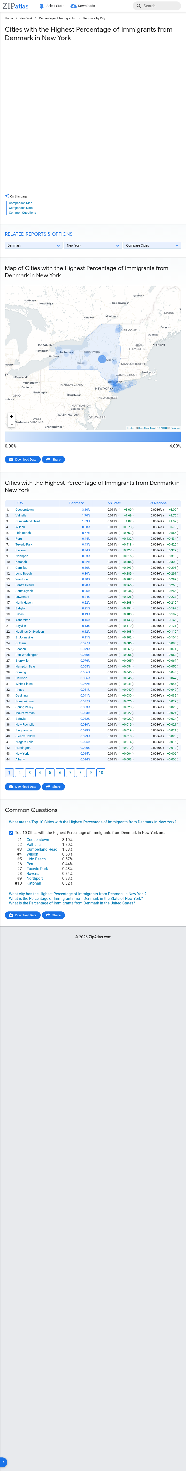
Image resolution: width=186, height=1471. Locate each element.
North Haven (24, 602)
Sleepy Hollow (25, 736)
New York (26, 18)
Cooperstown (25, 509)
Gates (20, 614)
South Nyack (24, 591)
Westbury (22, 579)
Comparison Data (21, 208)
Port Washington (27, 655)
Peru (19, 538)
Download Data (25, 459)
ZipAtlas (175, 428)
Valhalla (21, 515)
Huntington (23, 748)
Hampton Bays (26, 666)
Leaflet (130, 428)
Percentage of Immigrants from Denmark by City (72, 18)
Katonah (21, 562)
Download (171, 281)
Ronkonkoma (25, 701)
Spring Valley (24, 707)
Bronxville (22, 660)
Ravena (21, 550)
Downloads (86, 6)
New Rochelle (25, 724)
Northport (22, 556)
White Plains (24, 684)
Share (56, 459)
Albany (20, 759)
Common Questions (22, 212)
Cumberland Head (28, 521)
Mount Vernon (25, 713)
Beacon (21, 649)
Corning (21, 672)
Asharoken (23, 620)
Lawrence (22, 597)
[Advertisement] (93, 84)
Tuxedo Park (24, 544)
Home (9, 18)
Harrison (21, 678)
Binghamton (24, 730)
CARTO (163, 428)
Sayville (21, 626)
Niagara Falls (24, 742)
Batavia (21, 718)
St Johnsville (24, 637)
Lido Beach (23, 533)
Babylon (21, 608)
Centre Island (25, 585)
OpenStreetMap (146, 428)
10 (101, 772)
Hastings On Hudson (30, 631)
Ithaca (20, 689)
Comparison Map (20, 203)
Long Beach (24, 573)
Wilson (20, 527)
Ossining (22, 695)
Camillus (21, 567)
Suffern (21, 643)
